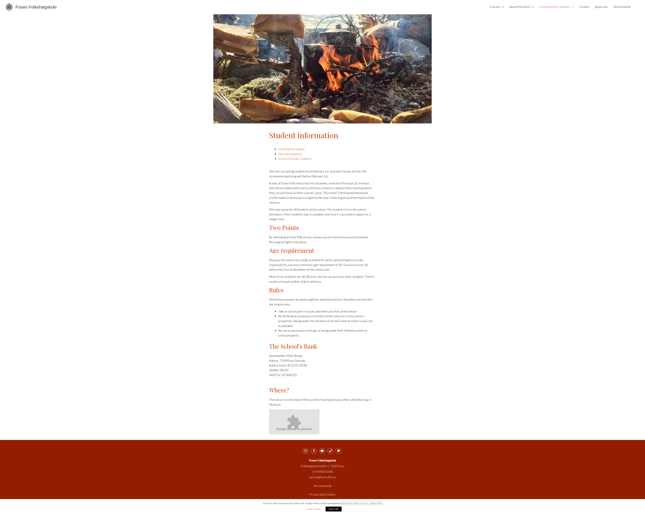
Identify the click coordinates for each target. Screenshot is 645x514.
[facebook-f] (315, 451)
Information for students (555, 7)
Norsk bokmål (622, 7)
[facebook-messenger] (339, 451)
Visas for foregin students (295, 159)
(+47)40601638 (322, 471)
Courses (494, 7)
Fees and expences (290, 154)
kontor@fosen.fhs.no (322, 477)
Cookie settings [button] (313, 509)
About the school (519, 7)
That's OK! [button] (333, 509)
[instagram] (306, 451)
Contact (584, 7)
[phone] (331, 451)
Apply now (601, 7)
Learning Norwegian (291, 149)
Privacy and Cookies (322, 494)
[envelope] (323, 451)
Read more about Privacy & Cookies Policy (362, 503)
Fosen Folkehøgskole (36, 7)
